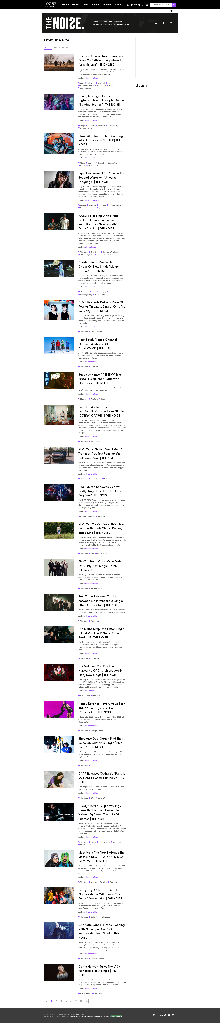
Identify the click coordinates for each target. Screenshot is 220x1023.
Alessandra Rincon (92, 78)
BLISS (111, 85)
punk (82, 83)
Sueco (103, 399)
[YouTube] (136, 5)
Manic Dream (100, 294)
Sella (106, 479)
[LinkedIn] (147, 5)
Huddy (93, 842)
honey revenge (113, 125)
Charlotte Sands (97, 958)
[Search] (174, 5)
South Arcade (96, 366)
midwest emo (85, 88)
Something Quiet (87, 254)
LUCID (82, 165)
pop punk (101, 83)
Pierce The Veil (85, 844)
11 (76, 1001)
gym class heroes (105, 208)
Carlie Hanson (86, 993)
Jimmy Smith (90, 247)
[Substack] (143, 5)
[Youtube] (156, 23)
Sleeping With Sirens (111, 252)
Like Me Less (101, 85)
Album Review (96, 479)
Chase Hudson (104, 842)
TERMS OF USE (80, 1014)
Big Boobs (106, 917)
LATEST (48, 47)
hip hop (83, 205)
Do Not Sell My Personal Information (98, 1016)
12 (81, 1001)
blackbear (84, 399)
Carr (92, 553)
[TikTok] (132, 5)
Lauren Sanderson (87, 516)
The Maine (95, 658)
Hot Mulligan (85, 695)
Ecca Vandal (95, 441)
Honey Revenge (97, 730)
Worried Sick (115, 882)
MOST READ (61, 47)
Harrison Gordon (87, 85)
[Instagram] (128, 5)
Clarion (94, 765)
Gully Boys (95, 917)
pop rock (101, 125)
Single (82, 125)
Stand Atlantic (113, 163)
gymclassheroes (115, 205)
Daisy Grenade (97, 331)
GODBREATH (93, 165)
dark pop (102, 292)
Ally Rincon (89, 690)
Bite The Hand (96, 588)
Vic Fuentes (117, 842)
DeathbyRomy (86, 294)
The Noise (84, 252)
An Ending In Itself (104, 254)
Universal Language (88, 208)
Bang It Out (102, 798)
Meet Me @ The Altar (99, 882)
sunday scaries (86, 128)
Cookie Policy (83, 1016)
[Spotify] (139, 5)
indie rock (91, 83)
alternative (84, 292)
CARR (93, 798)
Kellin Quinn (95, 252)
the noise (111, 83)
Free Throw (95, 621)
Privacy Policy (73, 1016)
